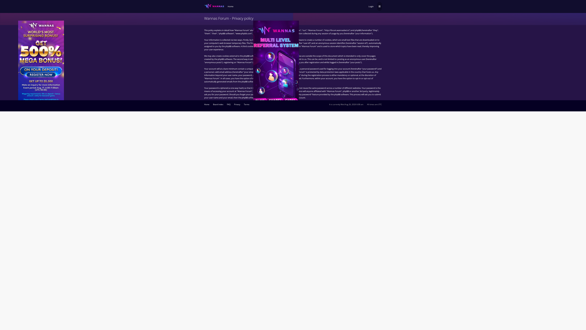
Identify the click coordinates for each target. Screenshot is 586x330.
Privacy (237, 104)
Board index (218, 104)
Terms (246, 104)
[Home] (214, 6)
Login (371, 6)
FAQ (228, 104)
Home (206, 104)
